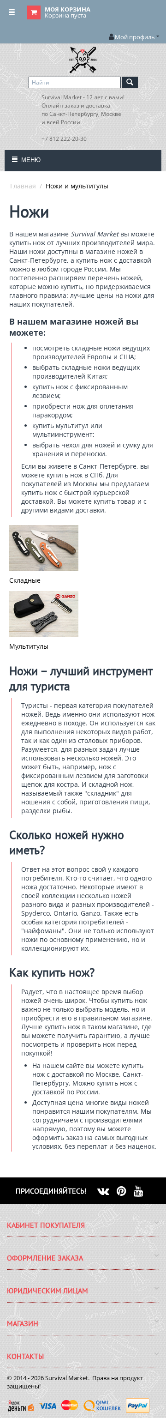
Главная (23, 185)
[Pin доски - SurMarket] (125, 1190)
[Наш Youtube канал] (142, 1190)
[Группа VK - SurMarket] (107, 1190)
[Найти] (130, 82)
